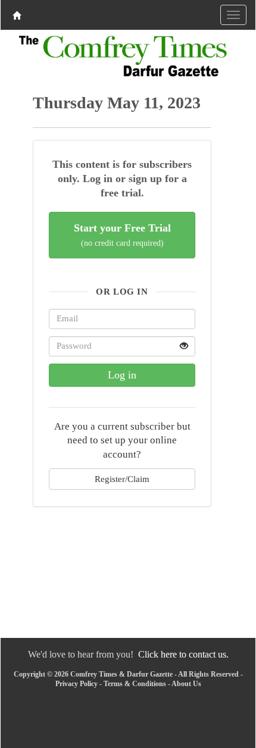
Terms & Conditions (135, 684)
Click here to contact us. (183, 654)
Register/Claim (122, 479)
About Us (186, 684)
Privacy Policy (76, 684)
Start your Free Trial (122, 235)
